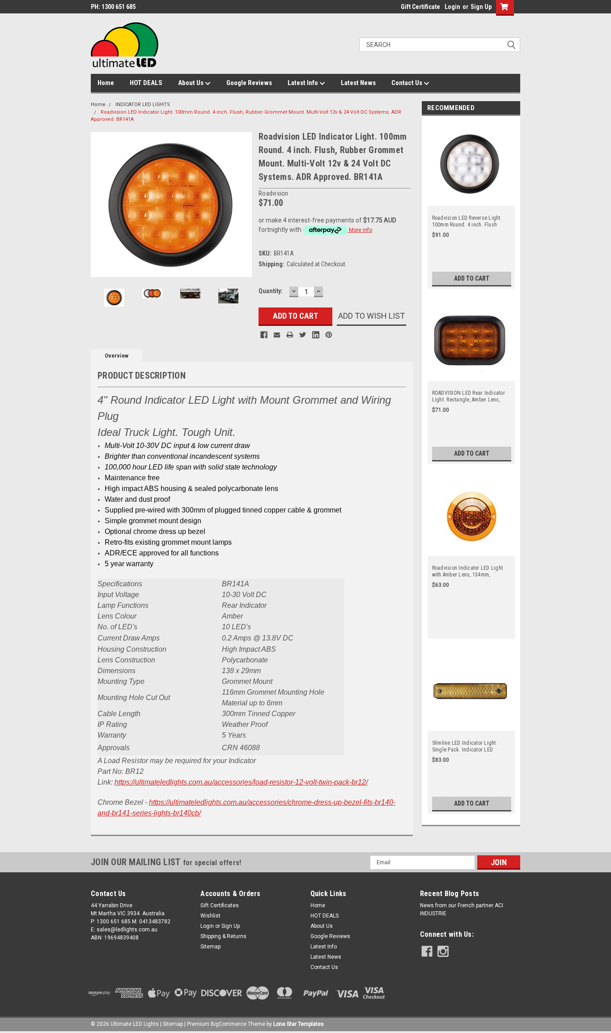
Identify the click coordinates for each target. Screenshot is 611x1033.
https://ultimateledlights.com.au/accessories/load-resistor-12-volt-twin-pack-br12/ (241, 782)
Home (106, 83)
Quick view (471, 200)
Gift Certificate (420, 6)
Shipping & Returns (223, 936)
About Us (191, 83)
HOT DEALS (146, 83)
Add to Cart (471, 278)
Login (452, 6)
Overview (116, 355)
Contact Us (407, 83)
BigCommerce (228, 1024)
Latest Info (303, 83)
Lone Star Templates (298, 1024)
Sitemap (210, 946)
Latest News (358, 83)
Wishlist (210, 916)
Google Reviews (249, 83)
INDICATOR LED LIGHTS (142, 104)
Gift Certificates (219, 905)
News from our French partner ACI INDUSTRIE (461, 909)
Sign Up (481, 6)
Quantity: (271, 291)
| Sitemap (171, 1024)
